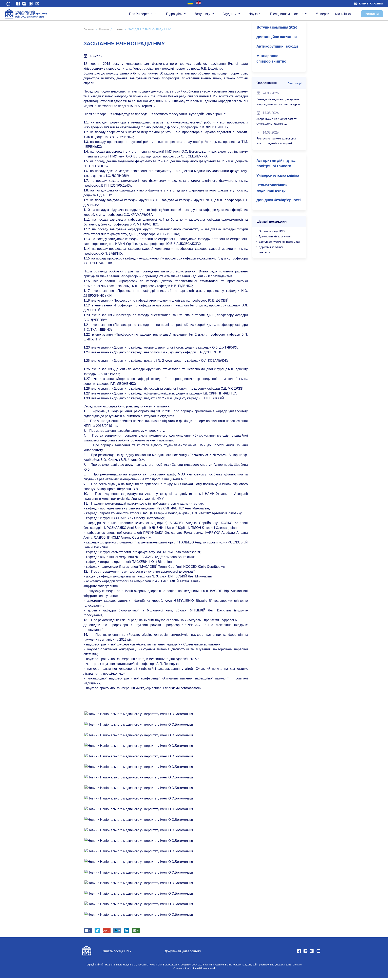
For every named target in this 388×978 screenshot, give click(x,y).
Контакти (372, 14)
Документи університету (183, 951)
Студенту (229, 14)
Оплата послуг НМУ (272, 231)
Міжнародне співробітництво (271, 58)
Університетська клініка (333, 14)
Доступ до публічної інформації (279, 241)
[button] (8, 3)
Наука (253, 14)
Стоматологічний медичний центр (272, 187)
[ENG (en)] (198, 2)
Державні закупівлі (271, 247)
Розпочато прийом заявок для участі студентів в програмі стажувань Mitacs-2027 (276, 143)
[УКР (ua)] (190, 2)
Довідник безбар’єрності (278, 200)
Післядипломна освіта (287, 14)
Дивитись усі (295, 83)
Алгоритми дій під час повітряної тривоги (276, 163)
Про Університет (141, 14)
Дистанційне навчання (276, 37)
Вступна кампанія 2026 (276, 27)
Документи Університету (275, 236)
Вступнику (202, 14)
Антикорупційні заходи (277, 46)
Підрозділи (174, 14)
